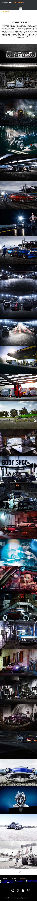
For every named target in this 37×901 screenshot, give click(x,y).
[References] (31, 881)
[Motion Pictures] (7, 881)
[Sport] (14, 879)
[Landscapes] (20, 881)
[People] (4, 879)
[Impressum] (3, 882)
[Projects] (24, 879)
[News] (10, 882)
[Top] (20, 873)
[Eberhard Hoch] (12, 4)
